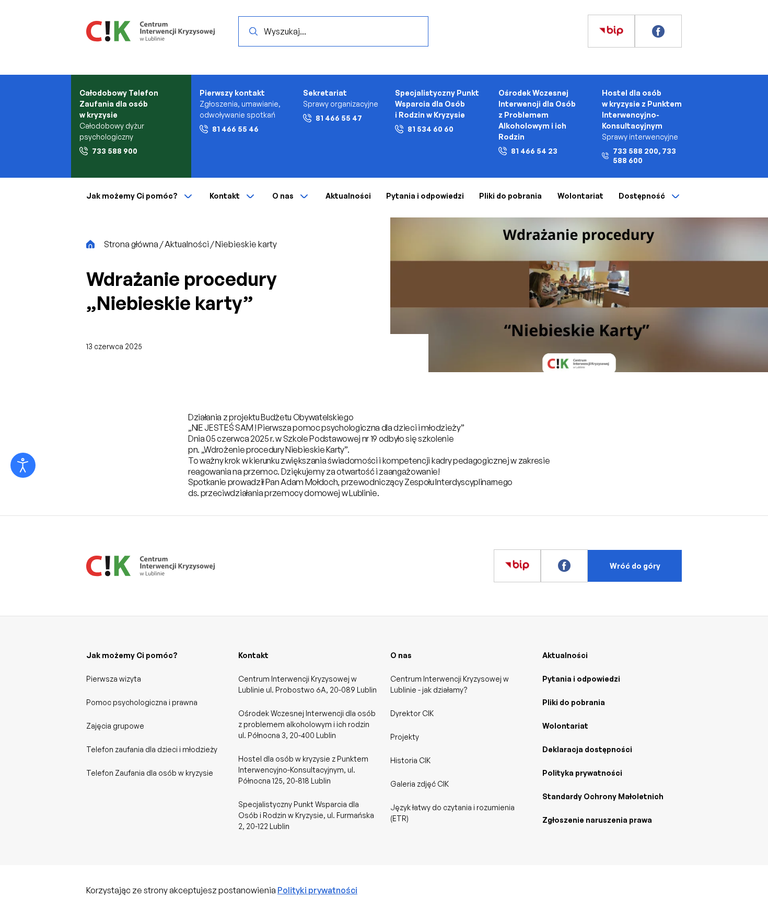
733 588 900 (114, 150)
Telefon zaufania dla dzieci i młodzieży (151, 749)
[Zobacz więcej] (611, 31)
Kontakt (225, 195)
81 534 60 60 (430, 128)
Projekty (404, 736)
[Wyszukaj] (253, 31)
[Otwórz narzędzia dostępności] (23, 465)
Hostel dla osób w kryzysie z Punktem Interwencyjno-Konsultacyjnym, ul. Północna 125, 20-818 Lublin (303, 769)
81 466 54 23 (534, 150)
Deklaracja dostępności (587, 749)
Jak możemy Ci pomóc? (132, 195)
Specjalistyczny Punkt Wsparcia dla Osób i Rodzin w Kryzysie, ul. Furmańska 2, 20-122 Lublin (306, 815)
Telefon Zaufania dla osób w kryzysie (149, 772)
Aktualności (348, 195)
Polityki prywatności (317, 890)
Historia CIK (410, 760)
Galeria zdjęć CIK (419, 783)
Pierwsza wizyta (113, 678)
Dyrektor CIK (412, 713)
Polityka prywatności (582, 772)
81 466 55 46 (235, 128)
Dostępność (642, 195)
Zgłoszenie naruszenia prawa (597, 819)
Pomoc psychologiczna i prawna (141, 702)
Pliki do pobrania (510, 195)
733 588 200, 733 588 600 (644, 155)
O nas (283, 195)
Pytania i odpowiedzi (425, 195)
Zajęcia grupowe (115, 725)
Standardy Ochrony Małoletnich (603, 796)
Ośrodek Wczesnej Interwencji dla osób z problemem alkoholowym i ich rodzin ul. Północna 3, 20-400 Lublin (307, 724)
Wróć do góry (635, 565)
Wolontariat (580, 195)
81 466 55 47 (339, 117)
